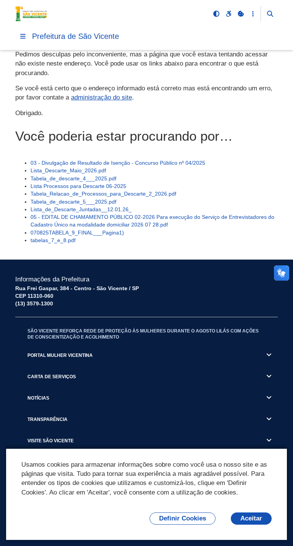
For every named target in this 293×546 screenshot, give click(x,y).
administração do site (101, 97)
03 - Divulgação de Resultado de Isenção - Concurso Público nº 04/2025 (118, 163)
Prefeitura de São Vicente (75, 36)
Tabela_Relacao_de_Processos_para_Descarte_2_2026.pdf (103, 194)
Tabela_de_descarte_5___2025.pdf (73, 202)
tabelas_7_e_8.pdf (53, 240)
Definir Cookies (182, 518)
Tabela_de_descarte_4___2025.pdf (73, 178)
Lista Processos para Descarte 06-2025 (78, 186)
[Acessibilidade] (228, 14)
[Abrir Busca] (270, 13)
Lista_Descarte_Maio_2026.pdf (68, 170)
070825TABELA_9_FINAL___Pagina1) (77, 233)
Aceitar (251, 518)
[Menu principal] (23, 36)
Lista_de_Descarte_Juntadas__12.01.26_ (81, 209)
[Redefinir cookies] (241, 14)
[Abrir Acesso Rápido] (253, 14)
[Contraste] (216, 14)
